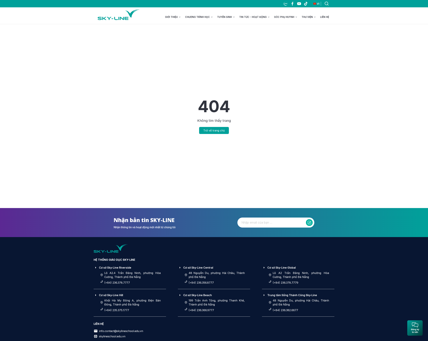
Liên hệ (324, 17)
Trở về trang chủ (214, 130)
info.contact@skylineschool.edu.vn (121, 331)
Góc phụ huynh (284, 17)
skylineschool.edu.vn (112, 336)
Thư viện (307, 17)
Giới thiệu (171, 17)
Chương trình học (197, 17)
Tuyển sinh (224, 17)
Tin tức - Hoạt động (253, 17)
